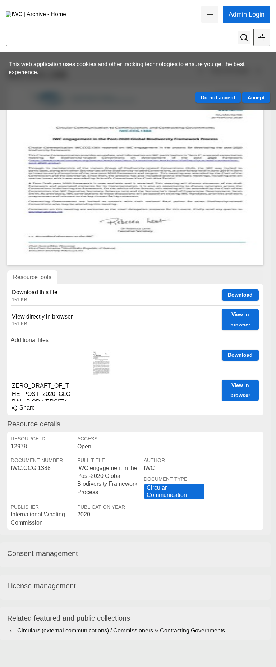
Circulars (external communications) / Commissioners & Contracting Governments (119, 630)
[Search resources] (244, 37)
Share (26, 408)
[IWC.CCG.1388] (135, 175)
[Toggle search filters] (261, 37)
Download (240, 295)
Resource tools (32, 277)
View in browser (240, 319)
